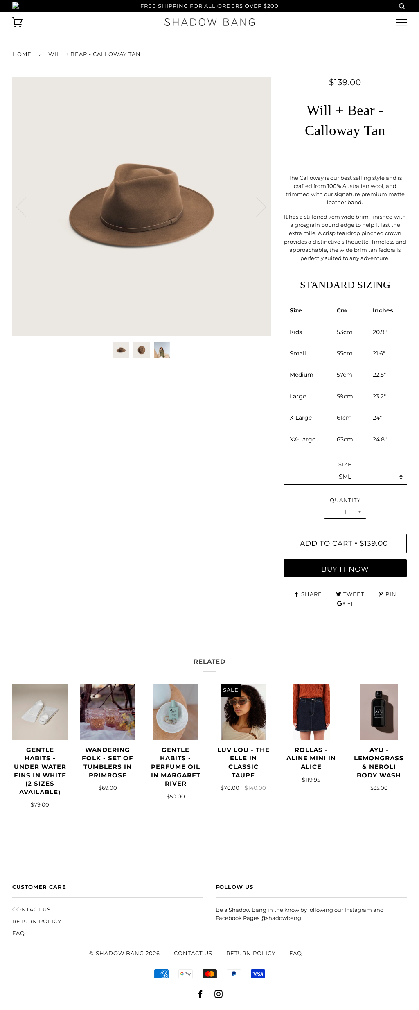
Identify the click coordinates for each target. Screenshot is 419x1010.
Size (345, 464)
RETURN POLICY (36, 921)
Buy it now (345, 569)
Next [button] (256, 206)
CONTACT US (31, 909)
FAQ (18, 933)
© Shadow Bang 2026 (124, 953)
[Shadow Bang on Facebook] (200, 995)
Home (22, 54)
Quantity (345, 500)
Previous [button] (26, 206)
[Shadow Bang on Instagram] (218, 995)
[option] (141, 206)
